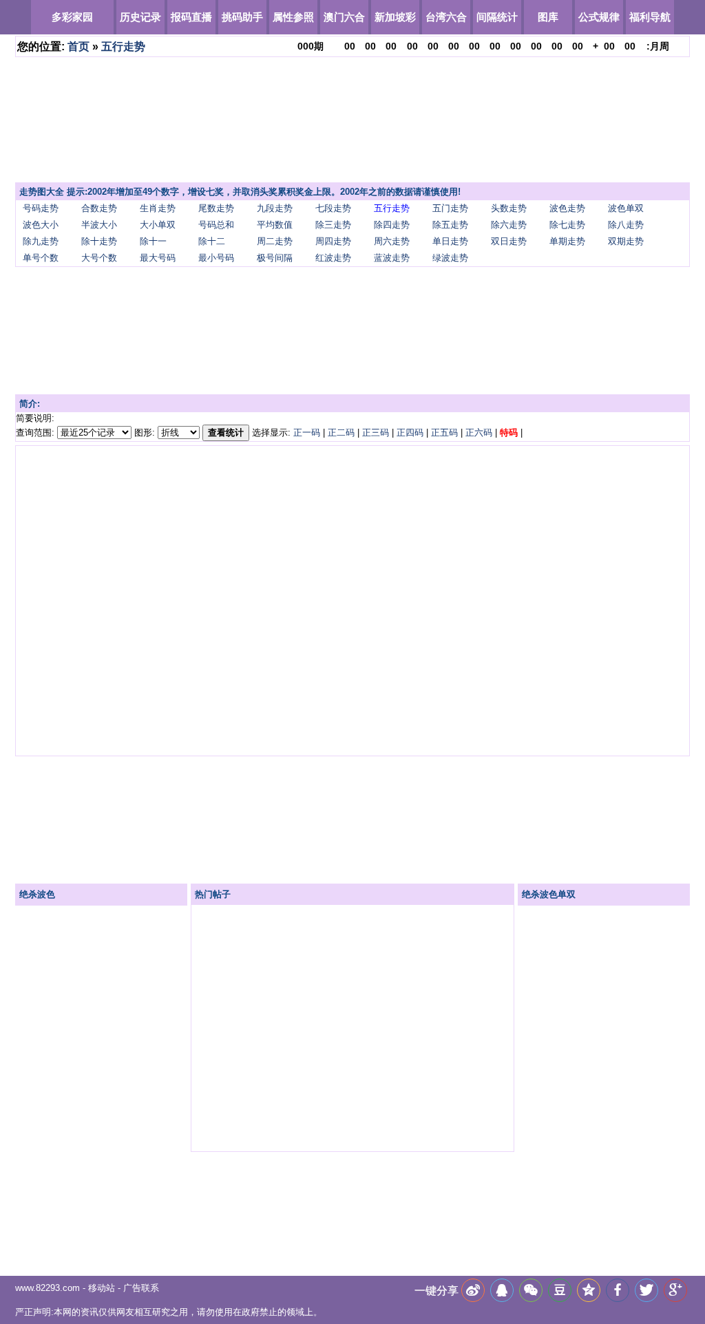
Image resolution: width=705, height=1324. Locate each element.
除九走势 (41, 241)
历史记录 (140, 17)
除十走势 (99, 241)
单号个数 (41, 258)
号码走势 (41, 208)
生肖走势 (158, 208)
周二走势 (275, 241)
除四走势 (392, 225)
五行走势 (123, 46)
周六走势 (392, 241)
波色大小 (41, 225)
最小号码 (216, 258)
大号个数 (99, 258)
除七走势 (567, 225)
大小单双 (158, 225)
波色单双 (626, 208)
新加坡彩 (395, 17)
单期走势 (567, 241)
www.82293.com (47, 1288)
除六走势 (509, 225)
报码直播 (191, 17)
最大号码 (158, 258)
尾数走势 (216, 208)
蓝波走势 (392, 258)
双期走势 (626, 241)
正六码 (478, 432)
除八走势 (626, 225)
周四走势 (333, 241)
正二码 (341, 432)
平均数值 (275, 225)
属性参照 (293, 17)
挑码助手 (242, 17)
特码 (509, 432)
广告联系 (141, 1288)
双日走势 (509, 241)
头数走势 (509, 208)
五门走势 (450, 208)
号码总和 (216, 225)
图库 (548, 17)
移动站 (101, 1288)
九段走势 (275, 208)
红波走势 (333, 258)
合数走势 (99, 208)
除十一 (153, 241)
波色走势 (567, 208)
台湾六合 (446, 17)
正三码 (375, 432)
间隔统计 (497, 17)
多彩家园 (72, 17)
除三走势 (333, 225)
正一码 (306, 432)
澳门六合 (344, 17)
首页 (78, 46)
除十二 (211, 241)
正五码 (444, 432)
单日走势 (450, 241)
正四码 (410, 432)
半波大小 (99, 225)
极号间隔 (275, 258)
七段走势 (333, 208)
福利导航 (650, 17)
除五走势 (450, 225)
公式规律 (599, 17)
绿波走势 (450, 258)
